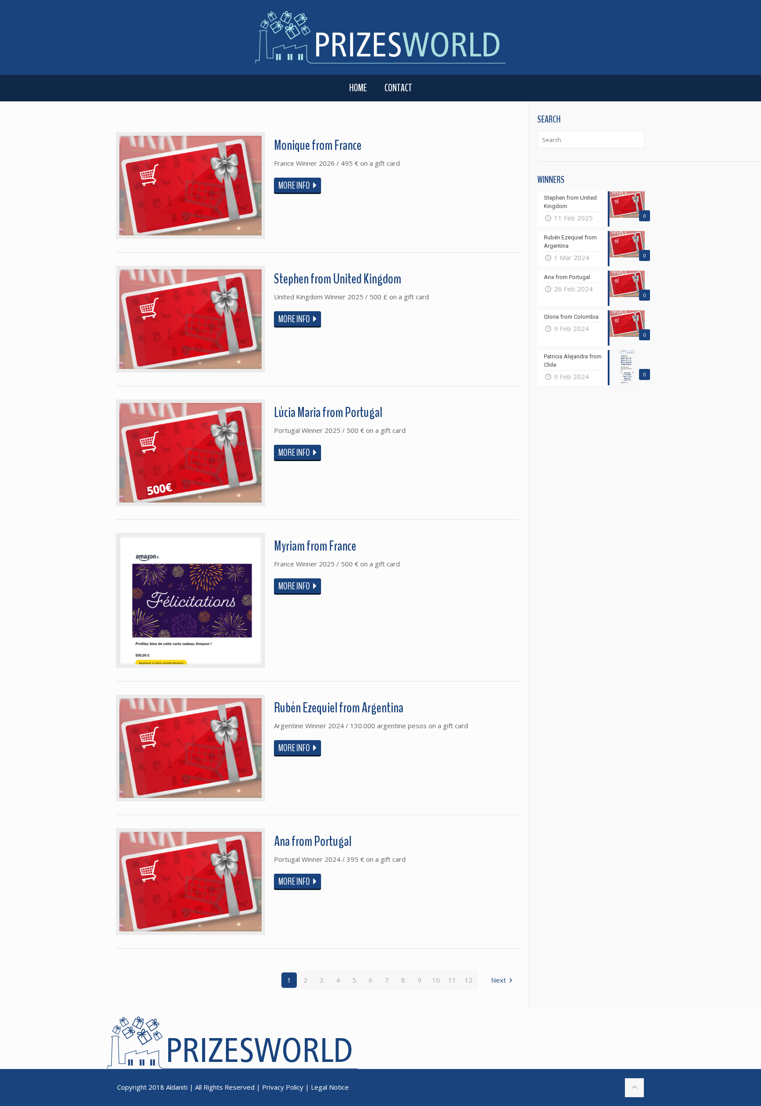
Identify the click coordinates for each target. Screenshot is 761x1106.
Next (498, 980)
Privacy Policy (282, 1087)
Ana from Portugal (312, 841)
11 (452, 980)
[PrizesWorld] (380, 37)
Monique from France (318, 145)
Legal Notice (330, 1087)
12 (469, 980)
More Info (294, 185)
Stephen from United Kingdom (337, 278)
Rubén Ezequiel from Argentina (338, 707)
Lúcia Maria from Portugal (328, 412)
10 (436, 980)
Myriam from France (315, 545)
